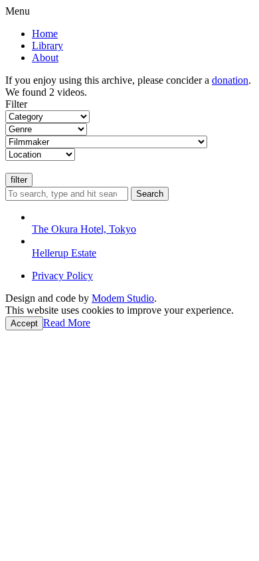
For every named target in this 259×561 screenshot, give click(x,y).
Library (47, 45)
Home (45, 33)
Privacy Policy (62, 275)
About (45, 57)
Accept (24, 323)
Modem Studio (123, 298)
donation (230, 80)
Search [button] (149, 194)
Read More (66, 322)
